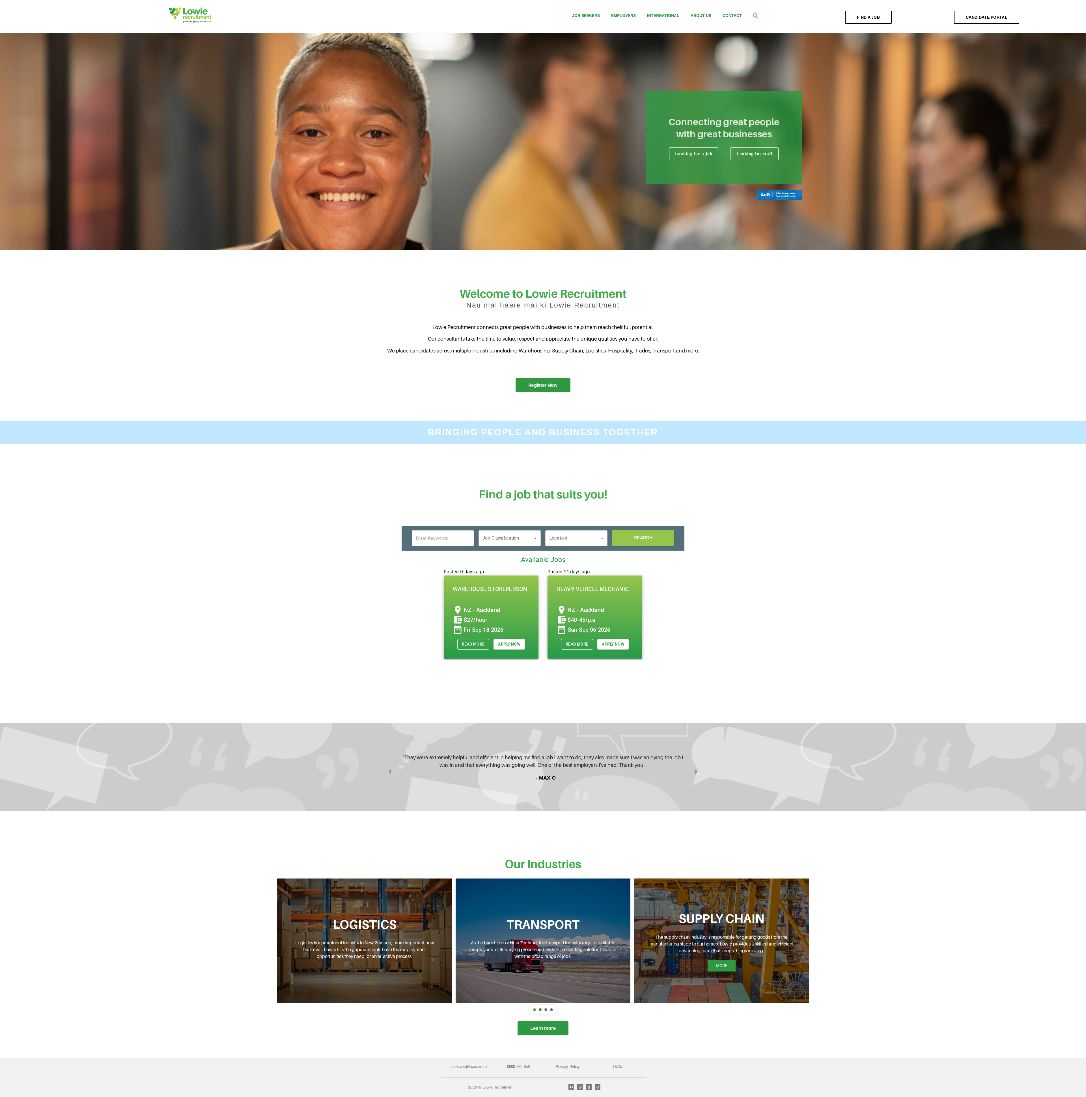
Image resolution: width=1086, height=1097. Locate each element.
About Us (701, 15)
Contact (732, 15)
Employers (623, 15)
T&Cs (617, 1066)
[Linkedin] (589, 1087)
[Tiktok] (597, 1087)
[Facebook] (571, 1087)
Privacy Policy (568, 1066)
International (663, 15)
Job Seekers (586, 15)
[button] (390, 771)
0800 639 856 (518, 1066)
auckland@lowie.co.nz (469, 1066)
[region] (543, 141)
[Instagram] (580, 1087)
